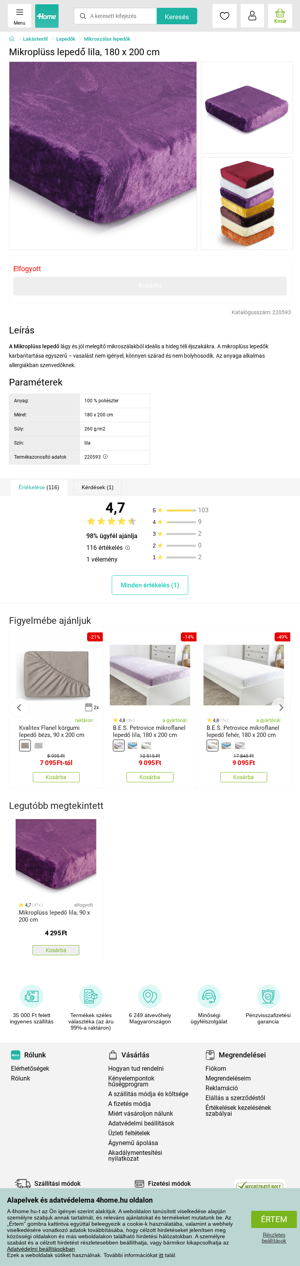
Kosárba (150, 285)
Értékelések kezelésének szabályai (238, 1111)
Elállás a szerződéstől (235, 1098)
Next (281, 707)
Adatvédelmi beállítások (141, 1123)
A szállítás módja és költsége (148, 1094)
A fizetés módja (129, 1104)
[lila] (118, 745)
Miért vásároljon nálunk (140, 1114)
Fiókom (215, 1069)
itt (161, 1255)
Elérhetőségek (30, 1069)
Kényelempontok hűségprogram (131, 1081)
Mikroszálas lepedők (107, 39)
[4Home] (14, 39)
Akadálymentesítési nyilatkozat (135, 1156)
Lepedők (65, 39)
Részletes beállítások (274, 1238)
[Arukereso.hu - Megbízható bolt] (259, 1185)
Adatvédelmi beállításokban (41, 1249)
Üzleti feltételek (129, 1133)
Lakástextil (35, 39)
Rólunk (20, 1078)
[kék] (132, 745)
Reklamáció (221, 1088)
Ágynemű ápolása (133, 1143)
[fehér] (146, 745)
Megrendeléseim (228, 1078)
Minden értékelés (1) (150, 585)
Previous (19, 707)
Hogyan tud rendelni (136, 1069)
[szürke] (38, 745)
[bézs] (25, 745)
